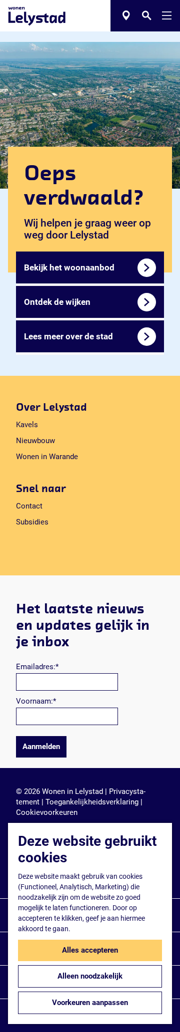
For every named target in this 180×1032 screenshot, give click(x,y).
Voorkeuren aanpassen (90, 1002)
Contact (29, 506)
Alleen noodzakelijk (90, 976)
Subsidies (32, 521)
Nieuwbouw (35, 440)
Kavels (27, 424)
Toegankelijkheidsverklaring (92, 801)
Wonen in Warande (47, 456)
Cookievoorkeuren (47, 812)
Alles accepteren (90, 950)
